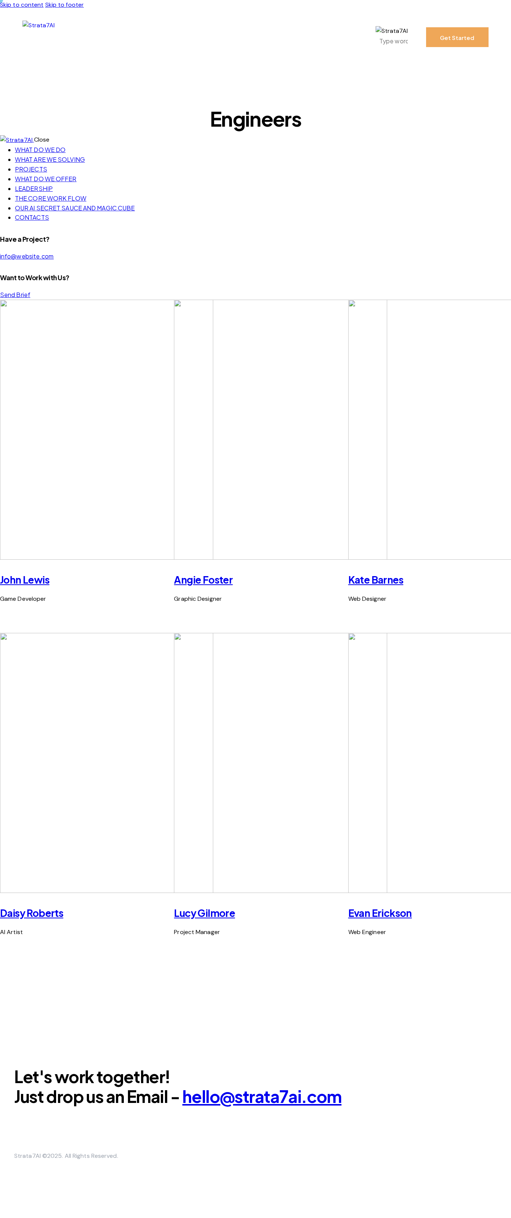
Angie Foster (203, 580)
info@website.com (27, 256)
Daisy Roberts (31, 913)
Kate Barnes (375, 580)
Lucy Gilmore (204, 913)
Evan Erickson (380, 913)
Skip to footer (64, 5)
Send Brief (15, 295)
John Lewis (24, 580)
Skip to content (22, 5)
